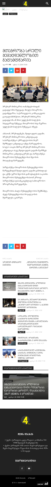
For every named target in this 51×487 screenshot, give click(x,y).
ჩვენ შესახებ (20, 478)
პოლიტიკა (23, 10)
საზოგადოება (23, 361)
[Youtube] (29, 468)
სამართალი (23, 294)
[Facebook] (22, 468)
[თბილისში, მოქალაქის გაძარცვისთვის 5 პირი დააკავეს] (9, 341)
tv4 (10, 64)
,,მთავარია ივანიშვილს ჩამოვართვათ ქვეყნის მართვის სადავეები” (37, 265)
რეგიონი (21, 310)
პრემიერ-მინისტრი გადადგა (12, 263)
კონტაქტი (31, 478)
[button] (47, 3)
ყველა (14, 10)
